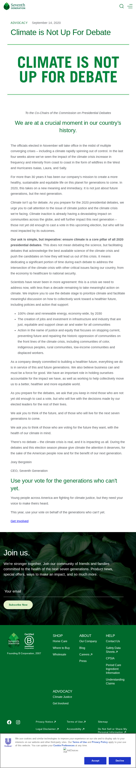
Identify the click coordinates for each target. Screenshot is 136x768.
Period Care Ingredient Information (113, 669)
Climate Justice (62, 696)
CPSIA (110, 658)
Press (83, 661)
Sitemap (103, 721)
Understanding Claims (115, 681)
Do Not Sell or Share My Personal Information (112, 731)
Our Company (88, 641)
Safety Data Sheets (113, 649)
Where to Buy (61, 647)
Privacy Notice (44, 721)
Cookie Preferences (64, 745)
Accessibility (74, 729)
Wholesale (59, 654)
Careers (84, 654)
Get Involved (61, 703)
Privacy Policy (100, 742)
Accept (95, 760)
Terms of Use (75, 721)
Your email (12, 591)
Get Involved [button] (20, 521)
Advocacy (19, 22)
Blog (82, 647)
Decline (120, 760)
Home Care (60, 641)
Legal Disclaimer (46, 729)
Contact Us (113, 641)
